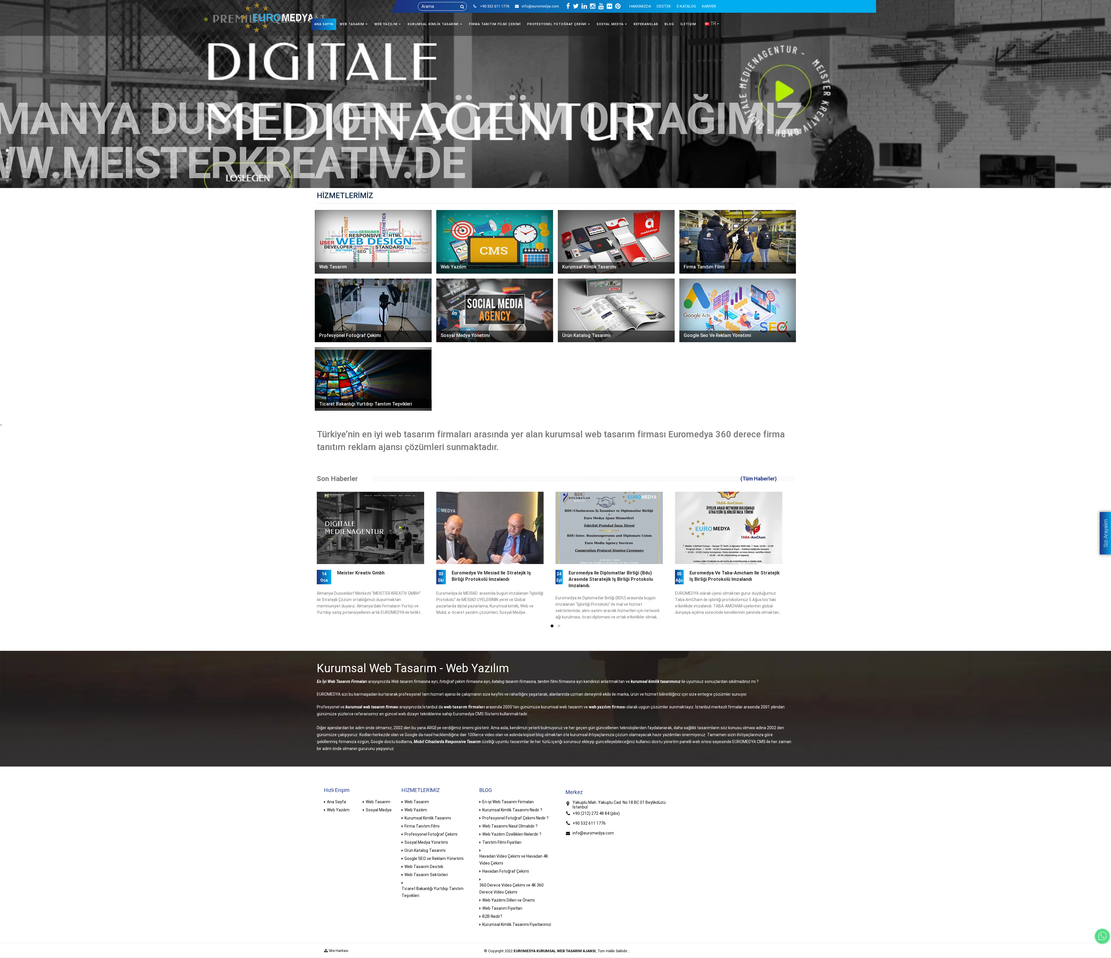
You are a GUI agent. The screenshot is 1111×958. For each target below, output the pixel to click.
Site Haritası (338, 950)
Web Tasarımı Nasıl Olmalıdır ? (510, 826)
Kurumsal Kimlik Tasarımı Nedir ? (512, 810)
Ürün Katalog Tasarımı (425, 850)
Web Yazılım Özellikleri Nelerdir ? (511, 834)
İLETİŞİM (688, 24)
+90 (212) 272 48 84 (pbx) (596, 813)
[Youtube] (601, 6)
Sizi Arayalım (1106, 533)
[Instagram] (592, 6)
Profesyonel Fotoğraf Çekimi (430, 834)
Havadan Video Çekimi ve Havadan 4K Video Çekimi (513, 859)
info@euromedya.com (540, 6)
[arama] (462, 6)
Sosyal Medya (378, 810)
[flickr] (609, 6)
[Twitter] (576, 6)
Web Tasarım (378, 801)
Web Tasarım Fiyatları (502, 908)
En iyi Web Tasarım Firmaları (508, 801)
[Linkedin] (584, 6)
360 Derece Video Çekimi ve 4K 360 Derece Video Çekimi (511, 888)
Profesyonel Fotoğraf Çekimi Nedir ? (515, 818)
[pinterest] (618, 6)
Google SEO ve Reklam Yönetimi (433, 858)
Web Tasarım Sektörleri (426, 874)
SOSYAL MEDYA (610, 24)
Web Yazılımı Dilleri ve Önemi (508, 900)
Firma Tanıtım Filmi (421, 826)
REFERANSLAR (646, 24)
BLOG (669, 24)
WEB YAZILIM (386, 24)
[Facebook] (568, 6)
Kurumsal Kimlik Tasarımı (427, 818)
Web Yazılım (338, 810)
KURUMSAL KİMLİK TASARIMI (433, 24)
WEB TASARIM (352, 24)
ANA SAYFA (323, 24)
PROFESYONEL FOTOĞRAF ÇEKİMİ (556, 24)
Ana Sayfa (336, 801)
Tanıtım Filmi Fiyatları (501, 842)
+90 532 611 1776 (589, 823)
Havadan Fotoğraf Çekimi (505, 871)
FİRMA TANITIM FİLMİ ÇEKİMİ (495, 24)
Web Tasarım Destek (423, 866)
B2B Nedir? (492, 916)
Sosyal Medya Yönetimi (426, 842)
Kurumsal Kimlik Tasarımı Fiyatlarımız (516, 924)
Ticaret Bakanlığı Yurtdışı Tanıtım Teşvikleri (432, 892)
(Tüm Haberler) (758, 479)
